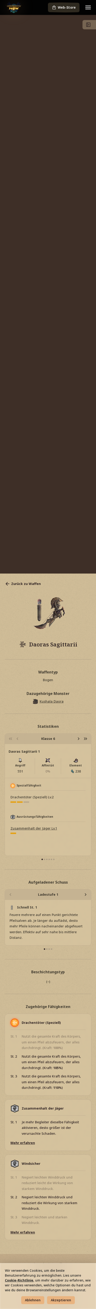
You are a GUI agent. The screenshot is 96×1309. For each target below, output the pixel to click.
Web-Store (67, 7)
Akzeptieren (61, 1300)
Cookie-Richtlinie (19, 1280)
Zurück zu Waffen (26, 583)
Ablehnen (33, 1300)
